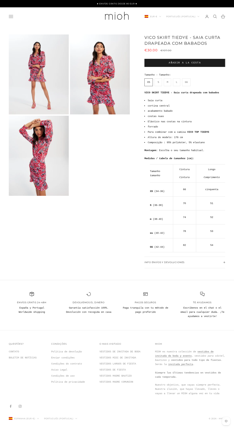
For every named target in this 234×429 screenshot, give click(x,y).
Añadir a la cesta (185, 62)
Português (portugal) (181, 16)
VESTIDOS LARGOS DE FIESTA (117, 363)
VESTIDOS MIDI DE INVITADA (117, 357)
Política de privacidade (68, 381)
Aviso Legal (59, 369)
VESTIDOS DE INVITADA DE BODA (119, 351)
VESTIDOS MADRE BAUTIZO (115, 375)
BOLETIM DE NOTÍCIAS (23, 357)
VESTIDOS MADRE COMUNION (116, 381)
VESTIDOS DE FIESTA (112, 369)
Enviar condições (63, 357)
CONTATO (14, 351)
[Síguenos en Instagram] (20, 406)
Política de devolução (66, 351)
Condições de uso (63, 375)
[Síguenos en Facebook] (10, 406)
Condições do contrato (66, 363)
